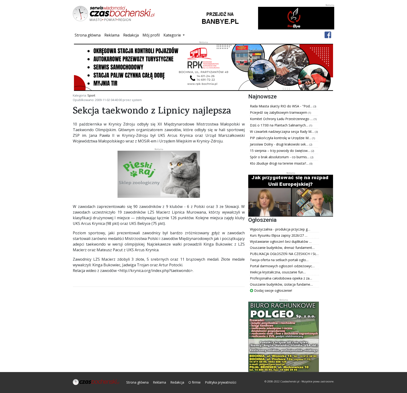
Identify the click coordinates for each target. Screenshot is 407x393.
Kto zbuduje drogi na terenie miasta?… (279, 163)
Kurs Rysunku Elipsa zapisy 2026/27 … (278, 235)
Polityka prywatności (220, 382)
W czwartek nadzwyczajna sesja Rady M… (282, 131)
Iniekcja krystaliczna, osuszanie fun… (278, 272)
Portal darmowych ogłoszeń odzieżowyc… (282, 266)
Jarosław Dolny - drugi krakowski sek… (279, 144)
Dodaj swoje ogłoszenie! (272, 290)
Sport (91, 95)
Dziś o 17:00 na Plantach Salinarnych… (279, 125)
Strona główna (88, 35)
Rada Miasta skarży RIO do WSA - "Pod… (281, 106)
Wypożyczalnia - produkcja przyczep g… (280, 229)
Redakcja (131, 35)
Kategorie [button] (172, 35)
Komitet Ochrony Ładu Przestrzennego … (282, 119)
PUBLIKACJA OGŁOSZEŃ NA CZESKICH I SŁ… (284, 253)
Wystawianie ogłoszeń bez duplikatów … (281, 241)
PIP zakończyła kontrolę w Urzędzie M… (281, 138)
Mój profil (151, 35)
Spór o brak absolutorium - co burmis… (280, 157)
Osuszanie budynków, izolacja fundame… (281, 284)
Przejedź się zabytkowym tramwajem (279, 112)
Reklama (111, 35)
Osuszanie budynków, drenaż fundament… (282, 247)
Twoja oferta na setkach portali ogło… (279, 260)
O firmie (194, 382)
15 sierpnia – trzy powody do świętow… (280, 150)
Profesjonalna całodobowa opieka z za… (281, 278)
